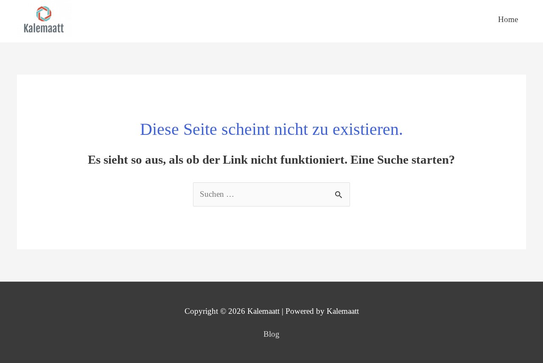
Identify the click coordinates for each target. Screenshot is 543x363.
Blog (271, 333)
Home (508, 19)
